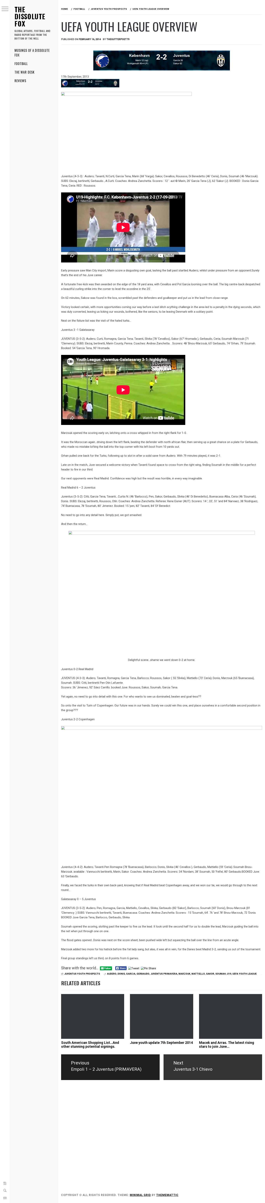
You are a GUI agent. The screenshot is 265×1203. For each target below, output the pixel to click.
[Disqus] (161, 1137)
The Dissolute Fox (30, 16)
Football (21, 63)
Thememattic (167, 1195)
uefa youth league (244, 973)
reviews (20, 80)
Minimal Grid (140, 1195)
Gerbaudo (143, 973)
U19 (229, 973)
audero (111, 973)
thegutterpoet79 (118, 39)
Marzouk (184, 973)
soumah (220, 973)
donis (121, 973)
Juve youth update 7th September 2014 (161, 1043)
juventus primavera (164, 973)
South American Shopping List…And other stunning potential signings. (90, 1045)
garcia (130, 973)
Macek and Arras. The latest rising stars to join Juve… (226, 1045)
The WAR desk (25, 72)
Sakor (210, 973)
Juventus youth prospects (82, 973)
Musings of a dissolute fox (32, 52)
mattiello (198, 973)
